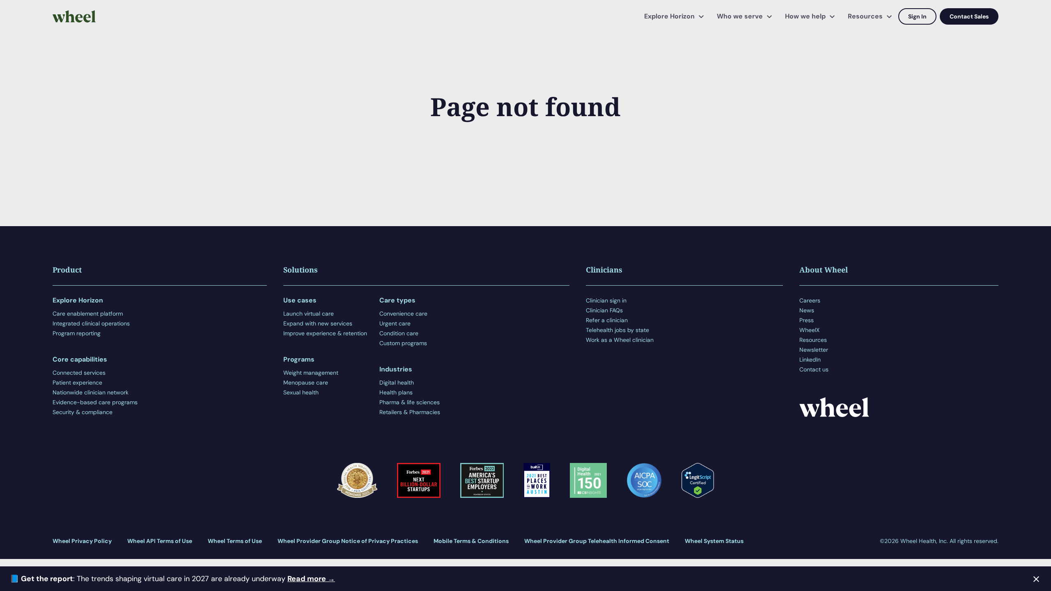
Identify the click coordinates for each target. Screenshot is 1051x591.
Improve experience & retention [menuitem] (325, 333)
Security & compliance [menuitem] (82, 412)
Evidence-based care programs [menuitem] (95, 402)
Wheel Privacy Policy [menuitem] (82, 541)
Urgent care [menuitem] (395, 323)
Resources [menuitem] (865, 16)
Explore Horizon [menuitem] (669, 16)
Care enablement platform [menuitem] (88, 313)
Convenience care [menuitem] (403, 313)
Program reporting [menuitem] (77, 333)
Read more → (311, 579)
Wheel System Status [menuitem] (714, 541)
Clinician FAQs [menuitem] (604, 310)
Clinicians (604, 270)
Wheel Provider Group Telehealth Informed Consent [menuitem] (596, 541)
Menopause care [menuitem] (305, 382)
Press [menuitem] (806, 320)
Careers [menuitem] (809, 300)
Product (67, 270)
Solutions (300, 270)
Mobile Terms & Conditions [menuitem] (471, 541)
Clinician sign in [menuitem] (606, 300)
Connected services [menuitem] (79, 372)
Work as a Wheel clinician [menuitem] (620, 340)
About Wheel (823, 270)
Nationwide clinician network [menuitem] (91, 392)
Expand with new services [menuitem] (317, 323)
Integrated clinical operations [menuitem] (91, 323)
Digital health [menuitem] (396, 382)
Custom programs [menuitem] (403, 343)
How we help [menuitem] (805, 16)
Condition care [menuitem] (398, 333)
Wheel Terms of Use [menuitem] (235, 541)
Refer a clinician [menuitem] (607, 320)
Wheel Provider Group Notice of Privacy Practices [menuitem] (348, 541)
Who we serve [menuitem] (740, 16)
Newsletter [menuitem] (813, 349)
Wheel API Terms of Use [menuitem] (159, 541)
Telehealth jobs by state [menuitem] (617, 330)
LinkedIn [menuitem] (810, 359)
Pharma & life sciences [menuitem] (409, 402)
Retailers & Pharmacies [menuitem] (409, 412)
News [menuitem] (806, 310)
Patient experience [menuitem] (77, 382)
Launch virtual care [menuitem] (308, 313)
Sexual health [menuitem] (301, 392)
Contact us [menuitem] (813, 369)
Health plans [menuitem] (396, 392)
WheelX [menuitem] (809, 330)
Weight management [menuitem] (310, 372)
